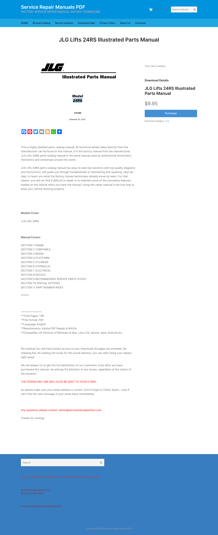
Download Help (86, 22)
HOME (24, 22)
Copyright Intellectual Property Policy (81, 477)
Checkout (140, 22)
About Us (125, 22)
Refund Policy (54, 477)
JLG (167, 121)
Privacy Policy (107, 22)
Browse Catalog (41, 22)
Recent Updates (64, 22)
